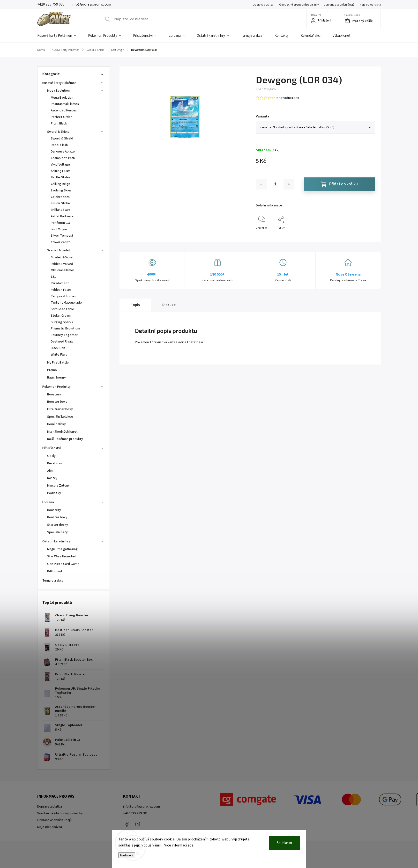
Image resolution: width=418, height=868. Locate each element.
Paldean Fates (61, 289)
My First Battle (58, 362)
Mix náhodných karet (62, 431)
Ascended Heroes (64, 110)
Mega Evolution (58, 90)
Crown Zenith (60, 242)
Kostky (52, 478)
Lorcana (48, 502)
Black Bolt (58, 348)
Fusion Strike (60, 203)
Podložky (54, 493)
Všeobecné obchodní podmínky (298, 5)
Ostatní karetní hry (56, 541)
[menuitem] (59, 36)
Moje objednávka (370, 5)
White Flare (59, 354)
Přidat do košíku (343, 184)
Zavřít (367, 236)
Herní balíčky (56, 424)
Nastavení (126, 855)
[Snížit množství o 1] (261, 184)
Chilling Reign (60, 184)
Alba (50, 470)
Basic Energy (56, 377)
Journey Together (64, 335)
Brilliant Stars (61, 209)
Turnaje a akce (53, 580)
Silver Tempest (62, 235)
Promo (52, 370)
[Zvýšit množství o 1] (289, 184)
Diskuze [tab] (169, 304)
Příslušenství (51, 448)
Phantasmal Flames (65, 104)
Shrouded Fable (62, 309)
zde (191, 845)
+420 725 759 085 (135, 813)
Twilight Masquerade (66, 302)
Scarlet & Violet (58, 250)
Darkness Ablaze (63, 151)
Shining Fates (60, 170)
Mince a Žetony (58, 485)
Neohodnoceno (287, 98)
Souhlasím (284, 843)
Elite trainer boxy (60, 409)
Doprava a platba (263, 5)
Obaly (51, 455)
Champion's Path (63, 158)
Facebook (126, 824)
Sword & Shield (58, 131)
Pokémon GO (60, 222)
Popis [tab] (135, 304)
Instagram (137, 824)
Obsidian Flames (63, 270)
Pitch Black (59, 123)
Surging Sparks (62, 322)
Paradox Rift (60, 283)
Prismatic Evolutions (66, 328)
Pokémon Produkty (56, 386)
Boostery (54, 394)
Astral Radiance (62, 216)
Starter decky (57, 524)
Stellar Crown (61, 315)
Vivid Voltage (60, 164)
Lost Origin (59, 229)
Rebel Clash (59, 145)
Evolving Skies (61, 190)
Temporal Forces (63, 296)
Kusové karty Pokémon (59, 82)
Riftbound (54, 571)
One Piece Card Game (63, 564)
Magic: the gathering (62, 549)
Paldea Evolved (62, 264)
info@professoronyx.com (141, 806)
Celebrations (60, 197)
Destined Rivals (62, 341)
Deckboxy (54, 463)
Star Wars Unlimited (61, 556)
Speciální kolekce (60, 416)
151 (53, 276)
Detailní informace (269, 205)
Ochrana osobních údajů (339, 5)
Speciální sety (57, 532)
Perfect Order (61, 117)
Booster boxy (57, 401)
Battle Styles (60, 177)
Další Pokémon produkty (65, 439)
